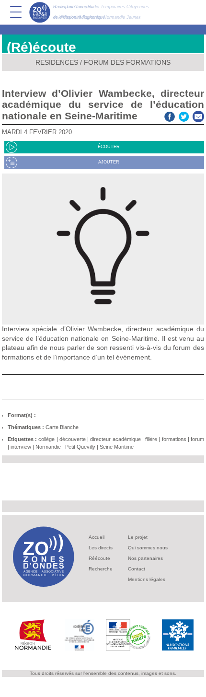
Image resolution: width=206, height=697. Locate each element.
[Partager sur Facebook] (169, 115)
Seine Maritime (117, 447)
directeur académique (115, 439)
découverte (72, 439)
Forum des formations (127, 62)
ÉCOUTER (109, 146)
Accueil (96, 537)
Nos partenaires (145, 558)
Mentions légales (146, 579)
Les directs (101, 547)
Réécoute (99, 558)
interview (21, 447)
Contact (136, 568)
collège (46, 439)
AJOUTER (108, 162)
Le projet (138, 537)
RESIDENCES (56, 62)
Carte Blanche (62, 427)
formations (174, 439)
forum (197, 439)
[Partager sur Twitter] (184, 115)
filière (151, 439)
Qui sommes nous (148, 547)
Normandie (48, 447)
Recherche (101, 568)
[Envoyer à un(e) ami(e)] (198, 115)
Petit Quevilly (80, 447)
